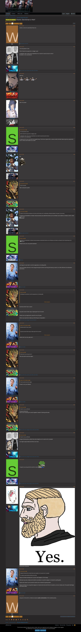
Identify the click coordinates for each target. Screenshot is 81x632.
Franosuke (12, 64)
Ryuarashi (12, 91)
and (24, 43)
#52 (74, 323)
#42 (74, 46)
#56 (74, 432)
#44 (74, 100)
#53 (74, 349)
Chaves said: (22, 292)
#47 (74, 181)
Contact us (57, 625)
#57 (74, 459)
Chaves (12, 281)
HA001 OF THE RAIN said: (24, 325)
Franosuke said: (23, 129)
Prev (7, 23)
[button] (16, 14)
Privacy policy (68, 625)
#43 (74, 73)
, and (28, 319)
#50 (74, 263)
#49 (74, 236)
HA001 (12, 199)
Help (73, 625)
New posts (7, 15)
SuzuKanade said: (23, 183)
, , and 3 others (29, 70)
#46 (74, 154)
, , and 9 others (30, 483)
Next (20, 23)
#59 (74, 568)
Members (26, 13)
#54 (74, 377)
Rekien (12, 172)
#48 (74, 209)
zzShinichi (12, 504)
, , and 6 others (30, 429)
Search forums (12, 15)
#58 (74, 486)
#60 (74, 595)
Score (7, 21)
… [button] (16, 23)
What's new (19, 13)
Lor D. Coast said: (23, 211)
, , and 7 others (30, 456)
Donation (13, 13)
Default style (9, 625)
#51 (74, 289)
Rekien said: (22, 238)
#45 (74, 127)
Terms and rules (62, 625)
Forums (8, 13)
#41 (74, 25)
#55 (74, 404)
